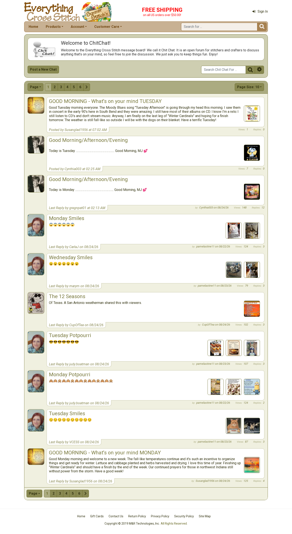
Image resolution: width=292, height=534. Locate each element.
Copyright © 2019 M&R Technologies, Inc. (132, 523)
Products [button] (53, 27)
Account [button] (77, 27)
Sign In (263, 11)
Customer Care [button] (106, 27)
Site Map (205, 516)
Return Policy (137, 516)
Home (33, 27)
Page (34, 87)
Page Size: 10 (248, 87)
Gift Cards (97, 516)
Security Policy (184, 516)
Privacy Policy (160, 516)
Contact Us (116, 516)
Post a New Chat (43, 69)
